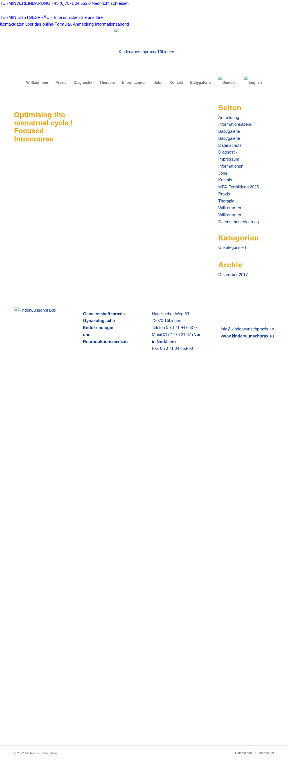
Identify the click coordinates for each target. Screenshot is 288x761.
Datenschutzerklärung (238, 221)
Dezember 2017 (233, 274)
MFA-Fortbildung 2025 (238, 186)
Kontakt (225, 179)
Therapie (226, 201)
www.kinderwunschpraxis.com (251, 336)
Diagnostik (228, 152)
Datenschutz (230, 145)
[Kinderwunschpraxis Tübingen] (144, 52)
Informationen (230, 166)
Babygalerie (229, 131)
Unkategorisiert (232, 247)
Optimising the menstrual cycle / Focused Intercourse (43, 127)
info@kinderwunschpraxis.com (249, 329)
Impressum (228, 159)
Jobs (222, 173)
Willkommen (229, 207)
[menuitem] (37, 83)
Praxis (224, 194)
